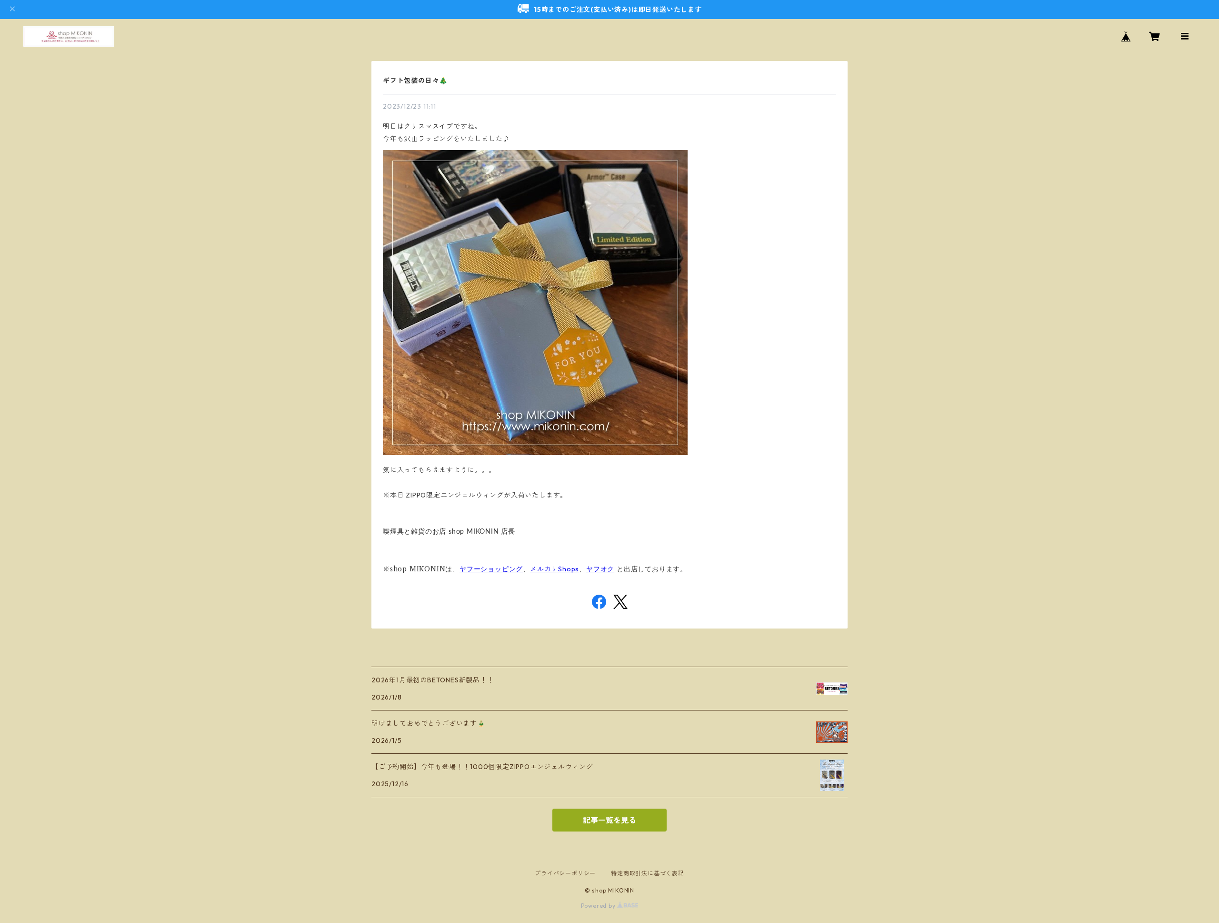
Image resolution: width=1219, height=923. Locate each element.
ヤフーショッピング (491, 569)
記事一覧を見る (609, 820)
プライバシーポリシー (565, 873)
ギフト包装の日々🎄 (415, 80)
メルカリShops (554, 569)
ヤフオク (600, 569)
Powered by (599, 905)
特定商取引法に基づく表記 (647, 873)
